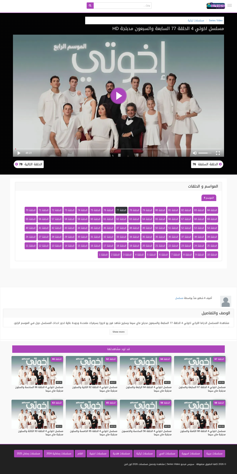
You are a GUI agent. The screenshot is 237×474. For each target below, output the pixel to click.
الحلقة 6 (163, 254)
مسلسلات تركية (144, 453)
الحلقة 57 (56, 219)
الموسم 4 (209, 197)
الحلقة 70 (31, 210)
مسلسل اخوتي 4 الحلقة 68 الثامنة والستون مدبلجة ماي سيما (203, 433)
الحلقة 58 (69, 219)
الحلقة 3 (127, 254)
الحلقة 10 (212, 254)
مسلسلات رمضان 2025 (28, 453)
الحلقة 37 (186, 237)
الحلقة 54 (212, 228)
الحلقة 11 (31, 245)
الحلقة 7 (175, 254)
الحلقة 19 (134, 245)
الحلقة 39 (212, 237)
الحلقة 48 (134, 228)
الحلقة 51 (173, 228)
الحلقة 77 (121, 210)
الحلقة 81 (173, 210)
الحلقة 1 (103, 254)
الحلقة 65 (160, 219)
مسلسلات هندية (121, 453)
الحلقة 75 (95, 210)
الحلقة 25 (212, 245)
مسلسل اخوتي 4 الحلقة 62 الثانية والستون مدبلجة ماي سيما (94, 389)
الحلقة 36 (173, 237)
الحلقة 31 (95, 237)
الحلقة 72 (56, 210)
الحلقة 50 (160, 228)
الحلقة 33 (121, 237)
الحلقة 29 (69, 237)
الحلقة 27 (44, 237)
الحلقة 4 (139, 254)
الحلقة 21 (160, 245)
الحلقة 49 (147, 228)
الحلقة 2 (115, 254)
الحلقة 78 (134, 210)
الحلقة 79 (147, 210)
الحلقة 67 (186, 219)
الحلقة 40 (31, 228)
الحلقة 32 (108, 237)
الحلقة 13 (56, 245)
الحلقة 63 (134, 219)
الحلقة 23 (186, 245)
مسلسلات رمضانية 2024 (58, 453)
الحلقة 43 (69, 228)
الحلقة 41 (44, 228)
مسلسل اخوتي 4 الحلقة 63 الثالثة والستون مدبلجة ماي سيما (40, 433)
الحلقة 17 (108, 245)
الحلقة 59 (82, 219)
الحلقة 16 (95, 245)
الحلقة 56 (44, 219)
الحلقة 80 (160, 210)
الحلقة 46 (108, 228)
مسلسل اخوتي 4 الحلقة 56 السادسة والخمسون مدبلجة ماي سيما (146, 433)
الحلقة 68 (199, 219)
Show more (119, 332)
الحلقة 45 (95, 228)
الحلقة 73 (69, 210)
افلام (80, 453)
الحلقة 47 (121, 228)
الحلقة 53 (199, 228)
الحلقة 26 (31, 237)
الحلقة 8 (187, 254)
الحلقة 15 (82, 245)
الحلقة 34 (134, 237)
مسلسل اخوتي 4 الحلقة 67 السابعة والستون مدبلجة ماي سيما (202, 389)
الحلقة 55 (31, 219)
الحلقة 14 (69, 245)
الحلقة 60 (95, 219)
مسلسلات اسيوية (191, 453)
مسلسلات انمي (167, 453)
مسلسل (179, 298)
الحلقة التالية (30, 164)
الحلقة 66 (173, 219)
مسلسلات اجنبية (97, 453)
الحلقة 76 (108, 210)
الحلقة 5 (151, 254)
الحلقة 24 (199, 245)
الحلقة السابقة (206, 164)
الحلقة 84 (212, 210)
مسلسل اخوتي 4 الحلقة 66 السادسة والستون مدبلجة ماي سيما (39, 389)
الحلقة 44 (82, 228)
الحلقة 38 (199, 237)
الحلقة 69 (212, 219)
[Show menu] (229, 5)
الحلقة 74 (82, 210)
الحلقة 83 (199, 210)
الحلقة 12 (44, 245)
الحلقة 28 (56, 237)
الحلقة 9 (199, 254)
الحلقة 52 (186, 228)
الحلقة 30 (82, 237)
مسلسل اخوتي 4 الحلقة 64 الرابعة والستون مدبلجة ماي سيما (148, 389)
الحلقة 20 (147, 245)
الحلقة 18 (121, 245)
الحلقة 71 (44, 210)
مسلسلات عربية (214, 453)
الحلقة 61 (108, 219)
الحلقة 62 (121, 219)
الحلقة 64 (147, 219)
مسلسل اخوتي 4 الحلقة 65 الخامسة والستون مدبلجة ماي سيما (93, 433)
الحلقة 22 (173, 245)
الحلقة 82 (186, 210)
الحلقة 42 (56, 228)
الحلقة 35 (147, 237)
